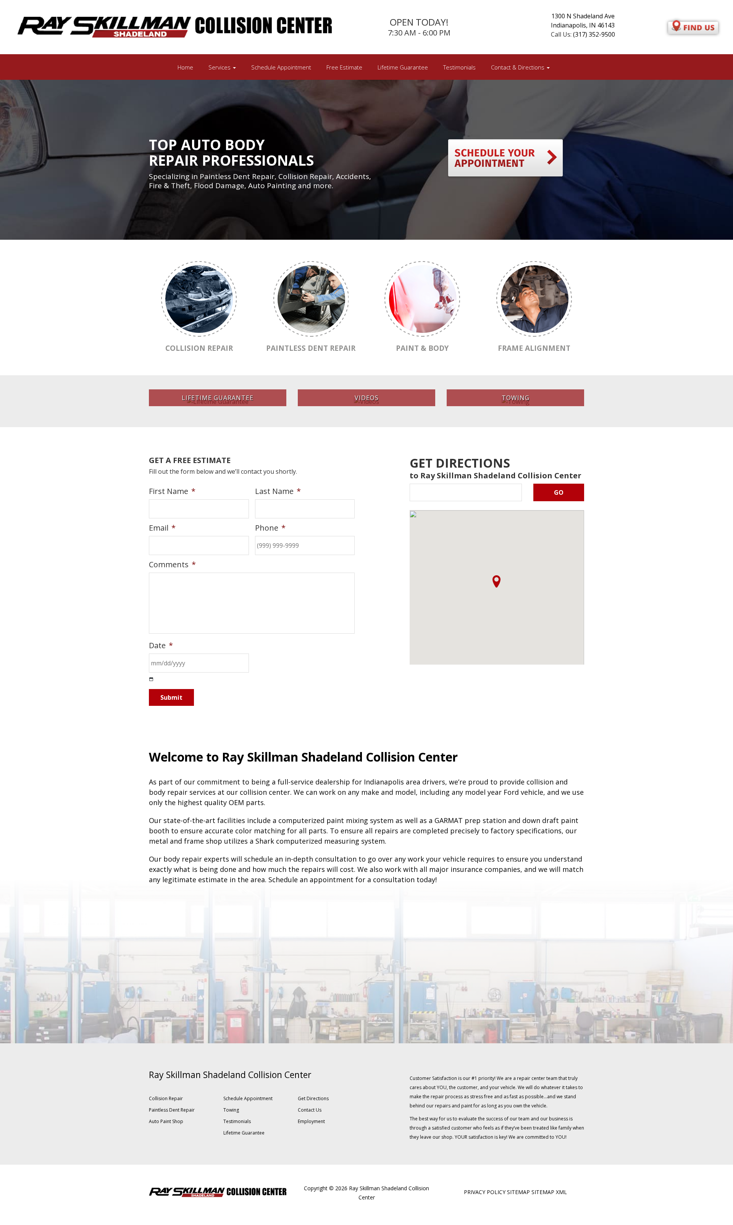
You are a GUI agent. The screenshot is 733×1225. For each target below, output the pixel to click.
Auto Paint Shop (166, 1121)
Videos (367, 398)
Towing (516, 398)
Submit (171, 697)
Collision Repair (166, 1098)
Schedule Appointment (281, 67)
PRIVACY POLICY (484, 1192)
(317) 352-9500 (594, 34)
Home (185, 67)
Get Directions (313, 1098)
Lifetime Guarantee (403, 67)
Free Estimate (344, 67)
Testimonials (459, 67)
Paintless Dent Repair (172, 1110)
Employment (311, 1121)
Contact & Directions (518, 67)
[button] (496, 581)
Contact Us (309, 1110)
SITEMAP (518, 1192)
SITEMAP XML (549, 1192)
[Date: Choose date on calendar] (151, 679)
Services (220, 67)
